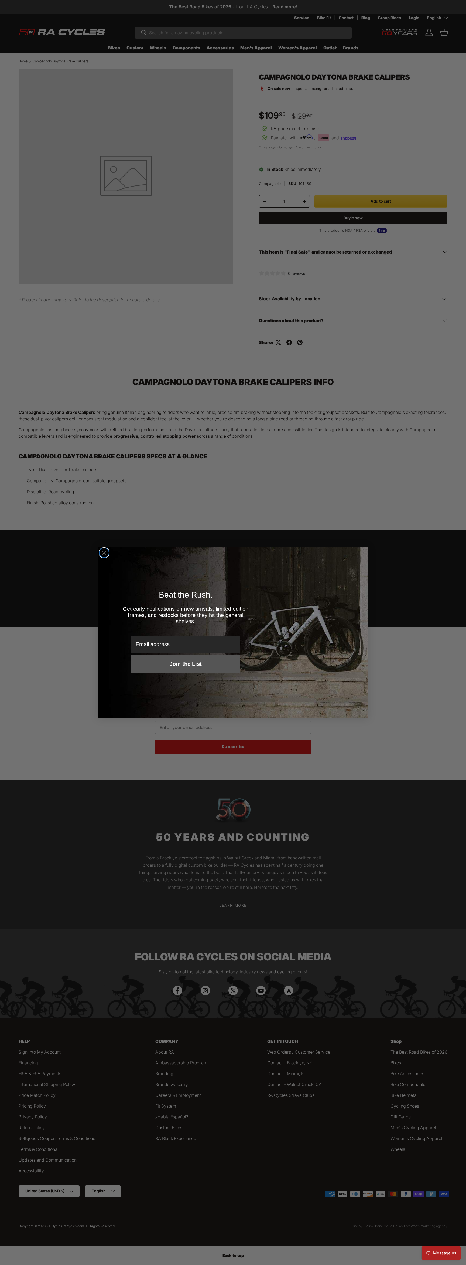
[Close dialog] (104, 553)
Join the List (186, 664)
